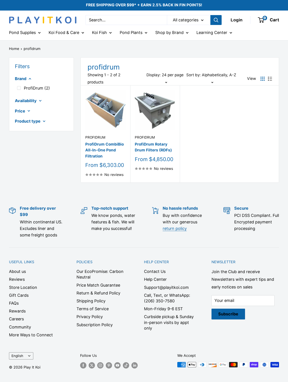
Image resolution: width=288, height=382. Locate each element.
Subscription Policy (94, 324)
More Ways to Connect (31, 335)
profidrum (32, 48)
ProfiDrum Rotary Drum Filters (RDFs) (153, 147)
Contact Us (155, 271)
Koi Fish (99, 32)
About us (17, 271)
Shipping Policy (91, 301)
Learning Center (211, 32)
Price (20, 111)
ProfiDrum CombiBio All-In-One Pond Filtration (104, 150)
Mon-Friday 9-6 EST (163, 308)
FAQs (14, 303)
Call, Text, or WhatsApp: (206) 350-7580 (167, 298)
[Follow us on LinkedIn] (134, 365)
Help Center (155, 279)
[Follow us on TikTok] (126, 365)
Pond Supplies (22, 32)
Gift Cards (19, 295)
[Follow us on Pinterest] (109, 365)
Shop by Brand (169, 32)
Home (14, 48)
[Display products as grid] (263, 79)
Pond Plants (131, 32)
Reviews (17, 279)
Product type (27, 121)
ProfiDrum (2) (37, 88)
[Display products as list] (270, 79)
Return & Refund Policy (98, 293)
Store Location (23, 287)
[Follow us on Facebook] (83, 365)
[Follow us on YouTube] (117, 365)
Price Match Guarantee (98, 285)
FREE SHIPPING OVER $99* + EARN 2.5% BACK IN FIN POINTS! (144, 5)
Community (20, 327)
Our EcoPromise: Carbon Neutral (100, 274)
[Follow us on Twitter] (92, 365)
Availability (26, 100)
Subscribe (228, 314)
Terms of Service (92, 308)
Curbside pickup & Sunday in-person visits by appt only (169, 322)
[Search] (216, 20)
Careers (16, 319)
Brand (20, 78)
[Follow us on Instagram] (100, 365)
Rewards (17, 311)
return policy (175, 228)
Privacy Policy (89, 316)
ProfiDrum (95, 137)
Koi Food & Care (64, 32)
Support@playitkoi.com (166, 287)
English (17, 356)
